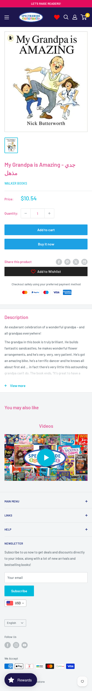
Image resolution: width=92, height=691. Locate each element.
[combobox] (15, 603)
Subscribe (19, 591)
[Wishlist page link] (57, 17)
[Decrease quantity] (25, 213)
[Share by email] (84, 261)
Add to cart (46, 230)
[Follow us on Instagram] (16, 645)
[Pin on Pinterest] (67, 261)
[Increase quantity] (49, 213)
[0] (84, 17)
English (11, 623)
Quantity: (11, 213)
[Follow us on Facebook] (7, 645)
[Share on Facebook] (59, 261)
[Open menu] (6, 17)
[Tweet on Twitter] (76, 261)
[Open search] (66, 17)
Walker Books (15, 183)
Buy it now (46, 244)
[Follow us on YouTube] (24, 645)
